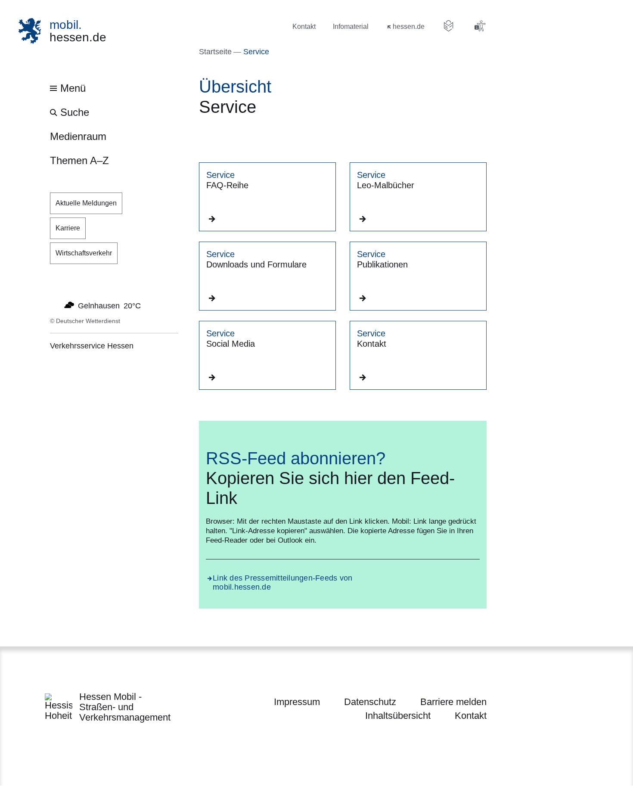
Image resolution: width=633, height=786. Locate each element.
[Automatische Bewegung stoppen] (54, 305)
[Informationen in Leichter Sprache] (449, 26)
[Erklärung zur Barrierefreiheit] (480, 26)
